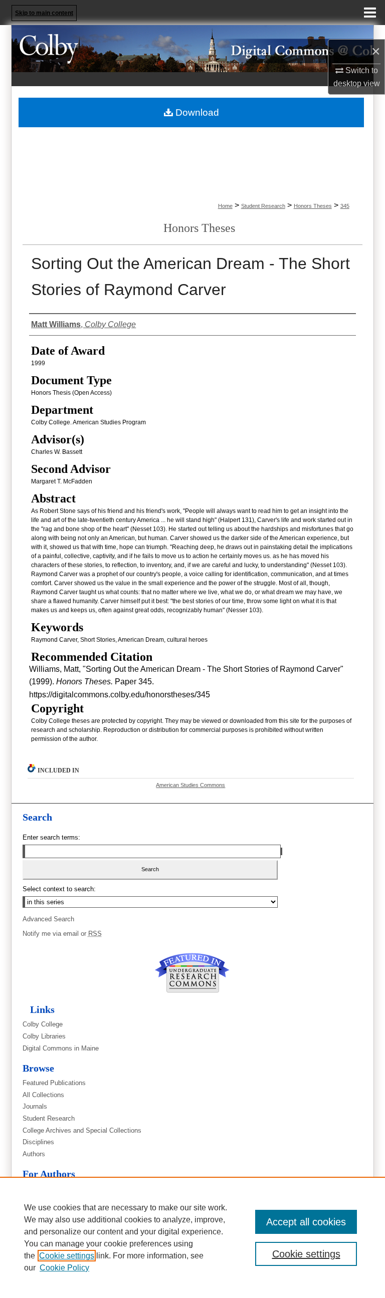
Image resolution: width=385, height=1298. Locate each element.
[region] (192, 1237)
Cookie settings (66, 1255)
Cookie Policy (64, 1267)
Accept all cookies (306, 1221)
